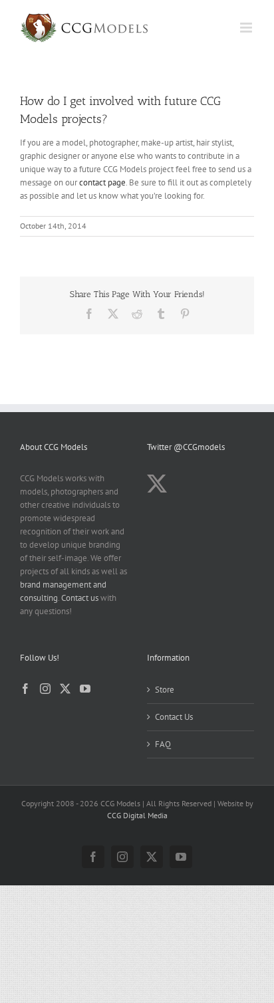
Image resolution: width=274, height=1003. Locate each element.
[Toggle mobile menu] (247, 28)
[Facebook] (25, 688)
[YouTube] (85, 688)
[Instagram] (45, 688)
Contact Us (174, 717)
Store (164, 689)
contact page (102, 182)
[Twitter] (65, 688)
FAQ (163, 744)
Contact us (79, 598)
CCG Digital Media (137, 815)
